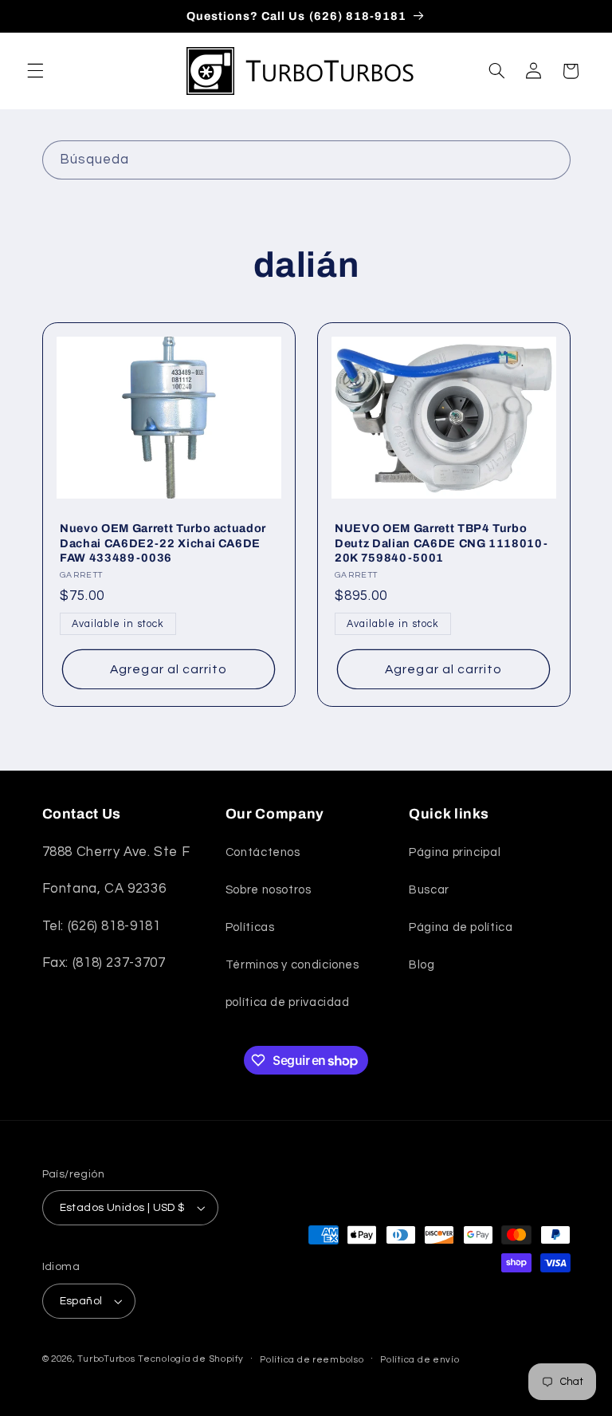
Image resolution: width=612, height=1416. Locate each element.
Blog (422, 965)
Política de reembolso (311, 1359)
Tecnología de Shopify (190, 1359)
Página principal (454, 852)
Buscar (429, 890)
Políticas (250, 927)
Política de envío (420, 1359)
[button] (35, 71)
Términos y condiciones (292, 965)
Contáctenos (263, 852)
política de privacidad (288, 1002)
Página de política (460, 927)
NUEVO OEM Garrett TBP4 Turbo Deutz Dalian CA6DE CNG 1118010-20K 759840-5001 (441, 543)
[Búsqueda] (550, 159)
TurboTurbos (106, 1359)
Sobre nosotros (269, 890)
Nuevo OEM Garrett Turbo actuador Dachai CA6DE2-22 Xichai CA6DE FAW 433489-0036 (163, 543)
